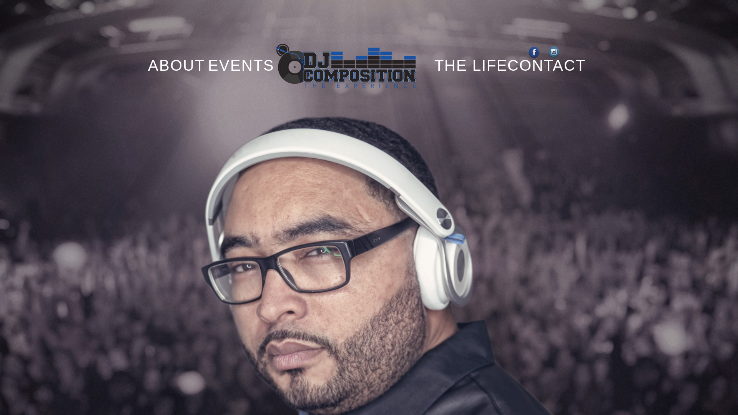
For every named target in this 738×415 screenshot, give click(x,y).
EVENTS (241, 65)
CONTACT (546, 65)
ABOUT (170, 65)
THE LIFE (471, 65)
